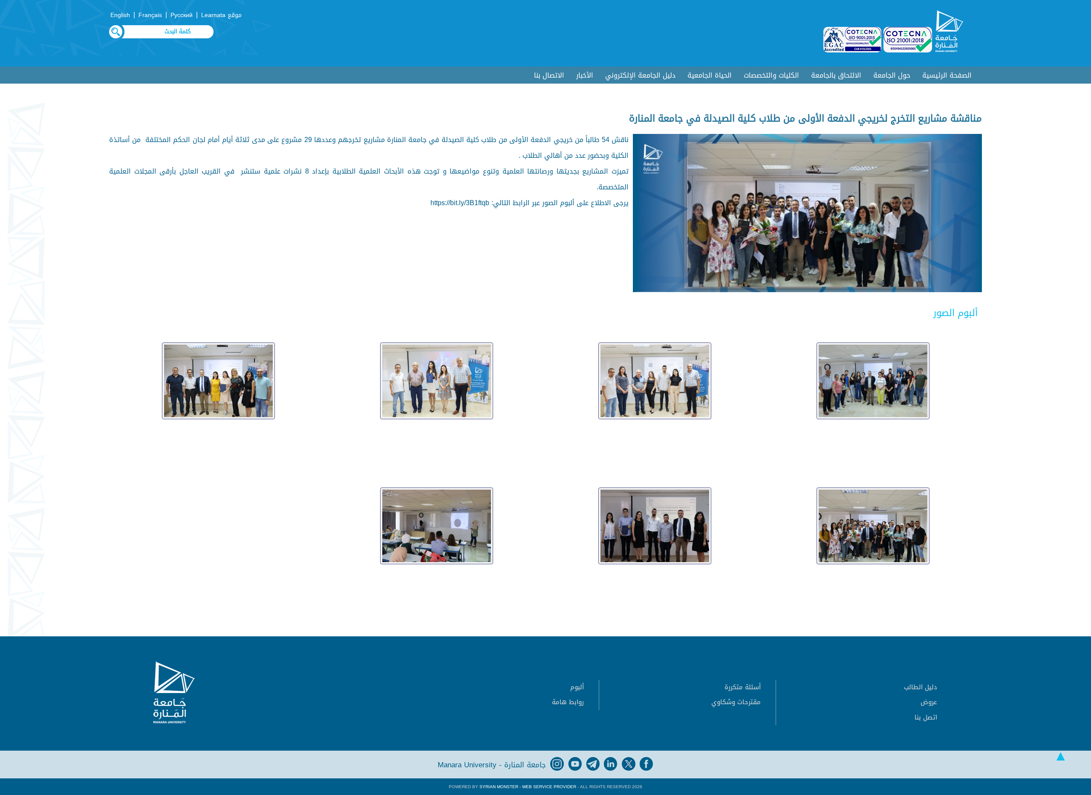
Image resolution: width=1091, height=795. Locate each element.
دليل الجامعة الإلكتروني (640, 75)
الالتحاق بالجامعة (836, 75)
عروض (929, 702)
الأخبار (584, 75)
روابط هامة (568, 702)
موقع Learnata (221, 15)
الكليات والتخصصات (771, 75)
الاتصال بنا (549, 75)
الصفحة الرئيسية (947, 75)
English (120, 15)
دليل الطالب (920, 687)
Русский (181, 15)
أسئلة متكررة (742, 687)
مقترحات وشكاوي (736, 702)
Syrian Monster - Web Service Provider (527, 787)
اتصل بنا (926, 717)
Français (150, 15)
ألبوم (577, 687)
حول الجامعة (891, 75)
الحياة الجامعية (709, 75)
